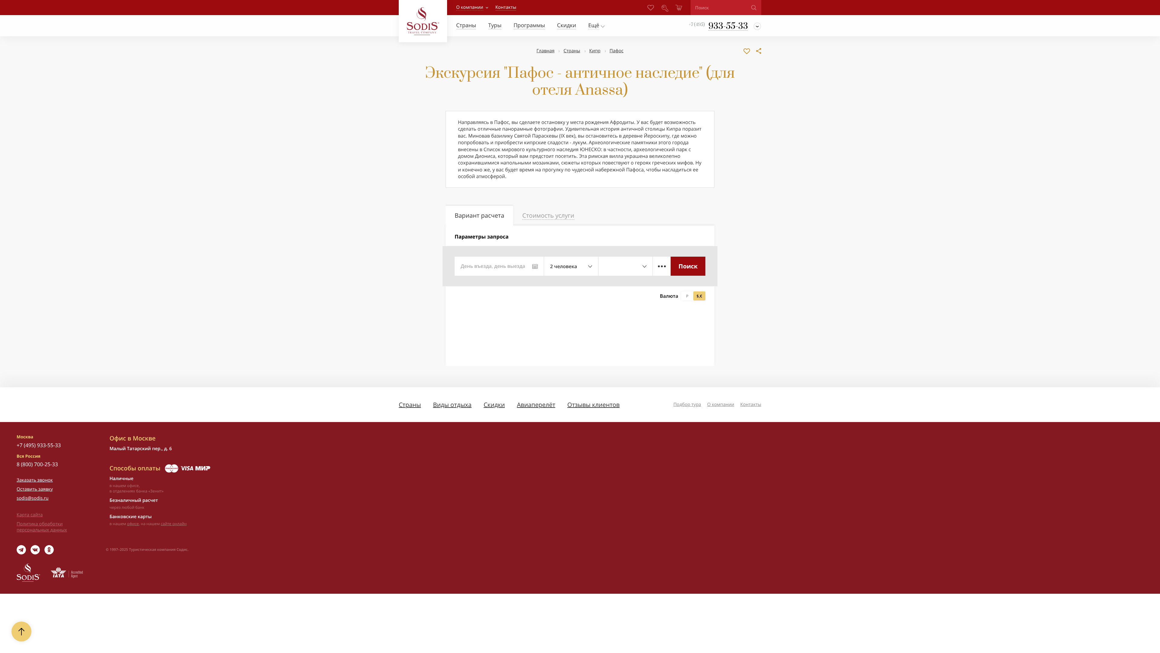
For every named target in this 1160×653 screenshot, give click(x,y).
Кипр (595, 51)
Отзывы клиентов (593, 405)
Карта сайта (30, 515)
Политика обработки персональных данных (42, 527)
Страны (571, 51)
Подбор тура (687, 404)
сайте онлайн (174, 523)
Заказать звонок (35, 480)
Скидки (494, 405)
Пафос (617, 51)
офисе (133, 523)
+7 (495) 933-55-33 (39, 445)
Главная (545, 51)
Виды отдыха (452, 405)
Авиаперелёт (536, 405)
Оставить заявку (35, 489)
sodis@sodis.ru (33, 498)
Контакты (750, 404)
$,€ (699, 296)
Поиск (688, 266)
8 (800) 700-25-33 (37, 464)
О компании (469, 7)
